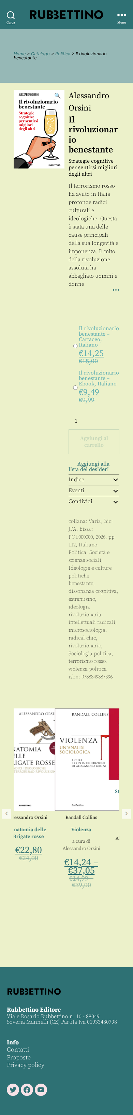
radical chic (82, 638)
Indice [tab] (76, 479)
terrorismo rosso (87, 661)
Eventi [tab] (76, 490)
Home (20, 53)
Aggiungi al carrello (94, 442)
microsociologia (87, 630)
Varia (95, 521)
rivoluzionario (85, 646)
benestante (81, 583)
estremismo (82, 599)
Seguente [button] (126, 814)
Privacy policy (25, 1065)
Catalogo (40, 53)
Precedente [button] (6, 814)
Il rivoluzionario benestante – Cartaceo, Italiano (99, 337)
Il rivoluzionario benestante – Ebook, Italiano (99, 378)
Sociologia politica (90, 653)
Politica (62, 53)
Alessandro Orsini (45, 849)
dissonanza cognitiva (93, 591)
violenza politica (88, 669)
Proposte (19, 1057)
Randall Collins (46, 818)
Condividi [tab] (80, 501)
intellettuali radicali (92, 622)
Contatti (18, 1050)
